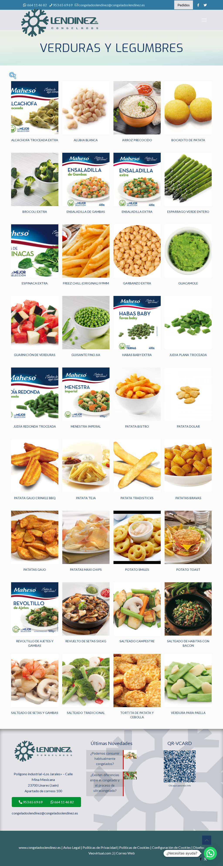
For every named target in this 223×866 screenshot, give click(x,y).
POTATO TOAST (188, 569)
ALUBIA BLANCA (86, 140)
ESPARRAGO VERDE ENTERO (188, 211)
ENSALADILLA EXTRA (137, 211)
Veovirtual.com (100, 853)
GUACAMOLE (188, 283)
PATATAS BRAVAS (188, 498)
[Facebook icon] (200, 859)
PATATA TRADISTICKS (137, 498)
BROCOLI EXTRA (34, 211)
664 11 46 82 (37, 5)
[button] (210, 853)
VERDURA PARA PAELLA (188, 713)
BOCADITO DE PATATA (188, 140)
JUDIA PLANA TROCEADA (188, 355)
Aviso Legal (71, 847)
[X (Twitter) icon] (205, 859)
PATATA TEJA (86, 498)
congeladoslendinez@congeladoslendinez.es (112, 5)
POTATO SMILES (137, 569)
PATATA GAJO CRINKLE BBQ (35, 498)
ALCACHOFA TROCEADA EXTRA (34, 140)
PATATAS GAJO (34, 569)
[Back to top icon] (206, 840)
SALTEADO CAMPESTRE (137, 641)
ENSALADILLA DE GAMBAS (86, 211)
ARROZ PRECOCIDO (137, 140)
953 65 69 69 (63, 5)
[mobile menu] (204, 20)
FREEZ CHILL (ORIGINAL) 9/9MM (86, 283)
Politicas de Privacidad (100, 847)
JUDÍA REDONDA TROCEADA (35, 426)
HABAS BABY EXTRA (137, 355)
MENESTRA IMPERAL (86, 426)
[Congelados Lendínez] (59, 27)
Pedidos (183, 5)
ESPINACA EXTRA (35, 283)
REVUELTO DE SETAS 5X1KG (85, 641)
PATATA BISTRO (137, 426)
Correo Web (125, 853)
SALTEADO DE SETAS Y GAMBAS (34, 713)
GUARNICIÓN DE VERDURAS (34, 355)
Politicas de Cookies (134, 847)
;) (113, 853)
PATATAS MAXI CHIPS (86, 569)
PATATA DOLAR (188, 426)
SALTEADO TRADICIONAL (86, 713)
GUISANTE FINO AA (85, 355)
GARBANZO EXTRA (137, 283)
